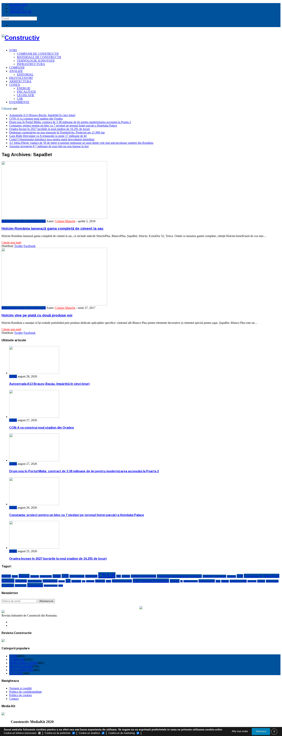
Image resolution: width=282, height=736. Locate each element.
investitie (76, 581)
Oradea (175, 581)
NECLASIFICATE (21, 669)
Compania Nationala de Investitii (179, 576)
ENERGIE (23, 88)
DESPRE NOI (18, 4)
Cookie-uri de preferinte (57, 733)
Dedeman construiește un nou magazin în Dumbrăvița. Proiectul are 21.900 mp (57, 132)
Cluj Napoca (76, 576)
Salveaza (261, 731)
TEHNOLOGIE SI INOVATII (35, 60)
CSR (20, 98)
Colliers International (143, 576)
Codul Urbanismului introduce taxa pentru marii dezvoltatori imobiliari (51, 139)
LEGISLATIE (25, 95)
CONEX (14, 84)
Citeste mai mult (11, 242)
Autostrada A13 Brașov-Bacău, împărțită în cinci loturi (42, 115)
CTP (240, 576)
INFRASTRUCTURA (31, 64)
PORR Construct (190, 581)
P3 (181, 581)
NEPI (108, 581)
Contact (14, 698)
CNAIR (106, 575)
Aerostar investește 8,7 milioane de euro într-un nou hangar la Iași (49, 146)
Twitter (18, 246)
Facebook (29, 246)
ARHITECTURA (20, 81)
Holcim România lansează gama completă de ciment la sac (53, 228)
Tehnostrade (272, 581)
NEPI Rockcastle (122, 581)
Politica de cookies (20, 695)
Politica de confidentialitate (25, 691)
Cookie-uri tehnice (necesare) (20, 733)
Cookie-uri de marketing (121, 733)
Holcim (61, 581)
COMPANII (16, 67)
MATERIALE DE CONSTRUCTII (39, 57)
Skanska (225, 581)
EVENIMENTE (19, 102)
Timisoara (35, 585)
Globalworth (50, 581)
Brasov (24, 576)
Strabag (261, 581)
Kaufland (90, 581)
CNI (118, 576)
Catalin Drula (46, 576)
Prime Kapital (207, 581)
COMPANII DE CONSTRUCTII (38, 53)
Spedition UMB (238, 581)
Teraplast (8, 585)
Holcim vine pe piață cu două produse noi (37, 315)
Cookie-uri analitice (89, 733)
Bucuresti (34, 576)
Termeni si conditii (20, 688)
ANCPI (6, 576)
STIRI (13, 50)
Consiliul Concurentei (214, 576)
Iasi (68, 581)
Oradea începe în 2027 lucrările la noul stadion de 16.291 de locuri (49, 129)
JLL (83, 581)
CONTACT (16, 8)
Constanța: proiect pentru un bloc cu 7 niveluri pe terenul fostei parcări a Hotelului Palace (63, 125)
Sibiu (218, 581)
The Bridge (20, 585)
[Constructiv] (21, 37)
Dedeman (21, 581)
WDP (60, 585)
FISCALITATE (26, 91)
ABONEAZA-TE (20, 11)
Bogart (15, 576)
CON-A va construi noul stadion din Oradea (36, 118)
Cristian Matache (65, 221)
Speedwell (251, 581)
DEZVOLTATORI (21, 78)
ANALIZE (16, 71)
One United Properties (151, 581)
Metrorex (100, 581)
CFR (65, 576)
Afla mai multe (240, 731)
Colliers (126, 576)
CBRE (57, 576)
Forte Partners (35, 581)
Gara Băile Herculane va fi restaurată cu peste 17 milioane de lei (48, 136)
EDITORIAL (25, 74)
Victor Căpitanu (51, 585)
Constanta (231, 576)
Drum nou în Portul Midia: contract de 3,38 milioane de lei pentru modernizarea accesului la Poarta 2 (70, 122)
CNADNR (91, 576)
